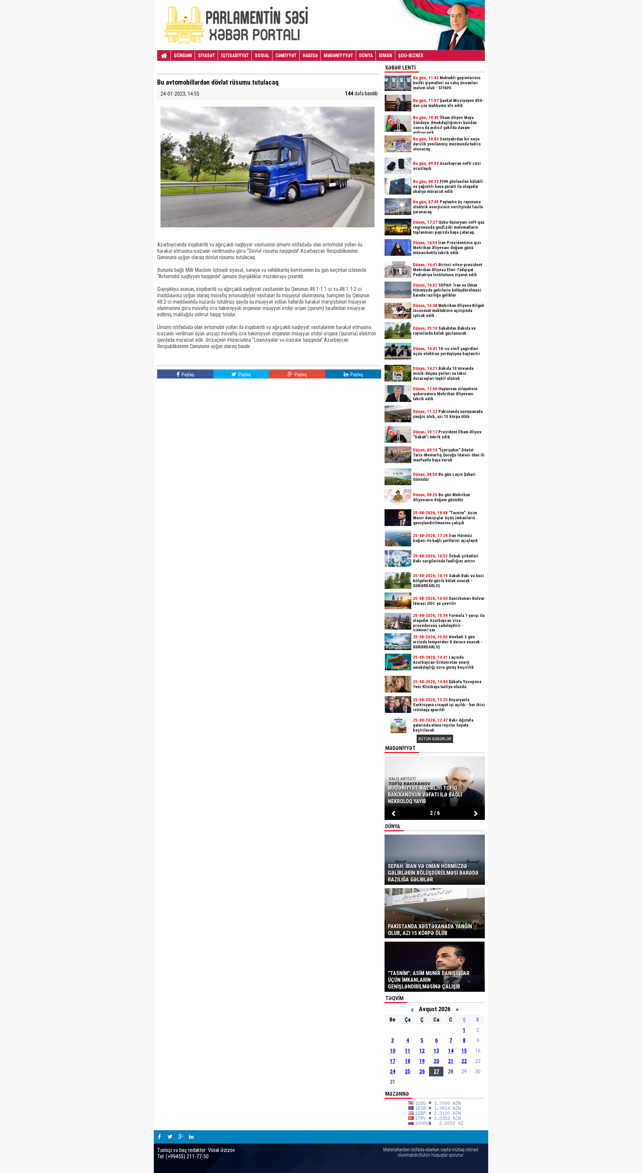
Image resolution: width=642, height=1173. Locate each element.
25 (407, 1071)
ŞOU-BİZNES (410, 55)
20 (436, 1061)
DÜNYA (366, 55)
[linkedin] (191, 1137)
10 (392, 1051)
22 (464, 1061)
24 (392, 1071)
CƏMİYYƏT (286, 55)
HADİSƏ (310, 55)
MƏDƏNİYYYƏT (338, 55)
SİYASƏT (206, 55)
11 (407, 1051)
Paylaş (187, 374)
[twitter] (170, 1137)
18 (407, 1061)
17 (392, 1061)
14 (450, 1051)
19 (422, 1061)
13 (436, 1051)
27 (436, 1071)
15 (464, 1051)
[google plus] (180, 1137)
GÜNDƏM (183, 55)
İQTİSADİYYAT (235, 55)
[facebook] (159, 1137)
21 (450, 1061)
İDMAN (385, 55)
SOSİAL (262, 55)
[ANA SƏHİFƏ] (164, 55)
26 (422, 1071)
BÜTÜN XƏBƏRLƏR (434, 738)
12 (422, 1051)
